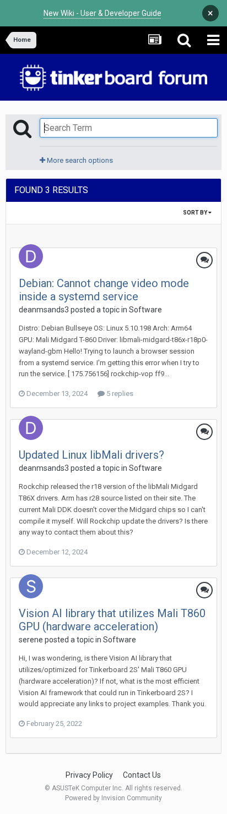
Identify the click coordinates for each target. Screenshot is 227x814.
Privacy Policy (89, 775)
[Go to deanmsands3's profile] (31, 256)
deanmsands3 (44, 309)
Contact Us (142, 775)
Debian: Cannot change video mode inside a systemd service (104, 290)
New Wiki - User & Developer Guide (102, 13)
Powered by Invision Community (113, 798)
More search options (79, 160)
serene (31, 639)
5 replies (119, 393)
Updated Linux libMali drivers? (91, 454)
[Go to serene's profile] (31, 586)
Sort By (195, 213)
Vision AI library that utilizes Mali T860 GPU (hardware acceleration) (112, 620)
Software (145, 309)
